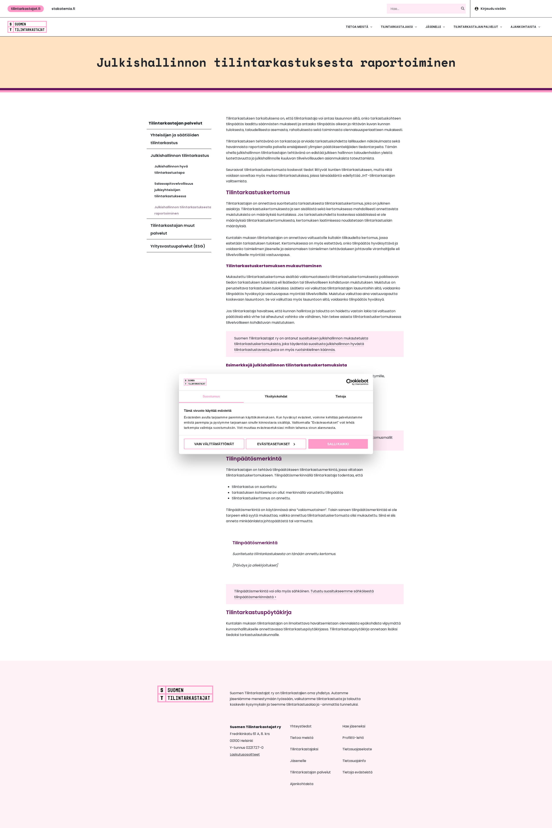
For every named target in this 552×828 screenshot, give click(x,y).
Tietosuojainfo (354, 760)
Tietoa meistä (301, 737)
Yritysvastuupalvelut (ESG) (178, 246)
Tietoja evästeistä (357, 772)
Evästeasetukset (273, 444)
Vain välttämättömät (214, 444)
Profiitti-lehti (353, 737)
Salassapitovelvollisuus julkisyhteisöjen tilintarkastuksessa (173, 189)
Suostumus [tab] (211, 396)
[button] (26, 8)
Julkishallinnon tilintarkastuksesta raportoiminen (182, 210)
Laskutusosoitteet (245, 754)
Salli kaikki (338, 444)
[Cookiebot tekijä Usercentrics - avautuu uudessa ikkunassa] (349, 382)
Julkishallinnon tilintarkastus (180, 155)
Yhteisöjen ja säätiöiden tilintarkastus (175, 138)
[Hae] (463, 9)
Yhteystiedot (301, 726)
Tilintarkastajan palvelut (175, 123)
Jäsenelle (298, 760)
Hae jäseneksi (353, 726)
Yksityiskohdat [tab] (276, 396)
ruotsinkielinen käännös (315, 349)
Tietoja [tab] (341, 396)
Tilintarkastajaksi (304, 749)
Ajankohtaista (301, 783)
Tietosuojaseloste (357, 749)
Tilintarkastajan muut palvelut (173, 229)
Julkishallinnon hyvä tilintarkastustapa (171, 169)
